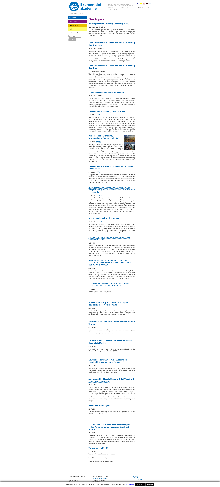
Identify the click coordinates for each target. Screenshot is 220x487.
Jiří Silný (98, 115)
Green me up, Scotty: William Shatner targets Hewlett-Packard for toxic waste (108, 303)
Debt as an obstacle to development (104, 218)
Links (71, 29)
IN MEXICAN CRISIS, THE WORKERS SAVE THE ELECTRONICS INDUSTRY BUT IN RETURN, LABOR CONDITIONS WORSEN (110, 262)
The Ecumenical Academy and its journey (107, 111)
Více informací (130, 484)
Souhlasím (150, 484)
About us (72, 17)
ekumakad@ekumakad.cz (100, 478)
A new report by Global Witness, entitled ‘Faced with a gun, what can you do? (111, 380)
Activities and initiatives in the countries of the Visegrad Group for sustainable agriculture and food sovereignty (112, 189)
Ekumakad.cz (73, 14)
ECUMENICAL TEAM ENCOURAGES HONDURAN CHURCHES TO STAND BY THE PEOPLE (109, 284)
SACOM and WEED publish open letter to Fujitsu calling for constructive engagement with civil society (109, 427)
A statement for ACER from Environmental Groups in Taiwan (112, 322)
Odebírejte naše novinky (76, 33)
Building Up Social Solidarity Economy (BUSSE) (109, 23)
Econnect (140, 479)
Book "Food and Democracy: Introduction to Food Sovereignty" (104, 137)
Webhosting (135, 476)
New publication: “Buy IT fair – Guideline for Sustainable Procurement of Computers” (108, 361)
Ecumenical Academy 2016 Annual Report (107, 92)
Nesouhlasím (139, 484)
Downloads (73, 25)
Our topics (73, 21)
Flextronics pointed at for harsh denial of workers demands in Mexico (110, 341)
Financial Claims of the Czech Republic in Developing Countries (112, 66)
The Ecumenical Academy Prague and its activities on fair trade (111, 167)
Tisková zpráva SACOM (99, 448)
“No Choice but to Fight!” (99, 405)
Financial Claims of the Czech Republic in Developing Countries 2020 (112, 44)
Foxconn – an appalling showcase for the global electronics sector (109, 238)
